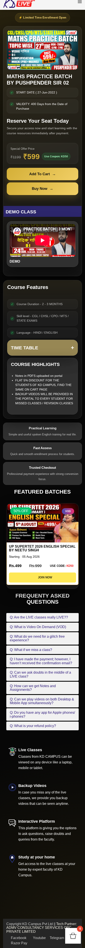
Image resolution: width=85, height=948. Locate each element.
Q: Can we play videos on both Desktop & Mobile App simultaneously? (42, 701)
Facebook (18, 938)
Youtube (39, 938)
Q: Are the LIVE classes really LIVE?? (39, 617)
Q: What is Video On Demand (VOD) (38, 627)
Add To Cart (42, 174)
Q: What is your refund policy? (33, 726)
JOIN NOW (43, 577)
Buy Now (42, 189)
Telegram (56, 938)
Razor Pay (18, 943)
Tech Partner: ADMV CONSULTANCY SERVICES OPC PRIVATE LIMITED (41, 927)
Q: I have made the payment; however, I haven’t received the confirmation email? (41, 661)
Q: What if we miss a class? (31, 650)
